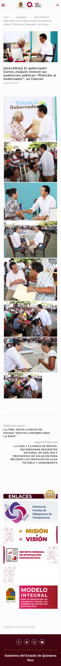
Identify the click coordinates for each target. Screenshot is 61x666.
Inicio (6, 17)
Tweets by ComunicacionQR (19, 626)
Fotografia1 (21, 17)
